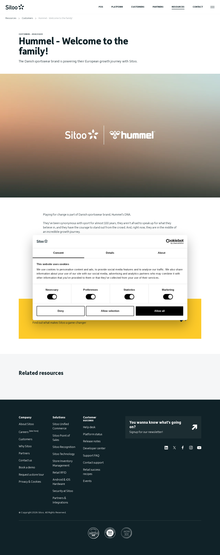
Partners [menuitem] (24, 453)
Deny (61, 311)
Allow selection (110, 311)
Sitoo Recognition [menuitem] (64, 447)
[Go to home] (15, 7)
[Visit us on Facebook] (183, 447)
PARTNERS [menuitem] (158, 7)
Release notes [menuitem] (92, 441)
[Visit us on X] (174, 447)
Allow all (159, 311)
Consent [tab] (58, 252)
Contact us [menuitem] (25, 460)
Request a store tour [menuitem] (31, 474)
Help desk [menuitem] (89, 427)
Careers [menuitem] (28, 432)
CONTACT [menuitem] (198, 7)
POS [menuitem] (101, 7)
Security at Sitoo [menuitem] (63, 491)
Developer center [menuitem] (94, 448)
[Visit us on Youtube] (199, 447)
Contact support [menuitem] (93, 462)
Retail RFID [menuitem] (59, 472)
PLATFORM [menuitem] (117, 7)
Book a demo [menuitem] (27, 467)
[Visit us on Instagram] (191, 447)
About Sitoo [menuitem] (26, 424)
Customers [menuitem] (25, 439)
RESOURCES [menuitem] (178, 7)
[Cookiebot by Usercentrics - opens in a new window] (168, 241)
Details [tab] (110, 252)
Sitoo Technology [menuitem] (64, 454)
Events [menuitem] (87, 481)
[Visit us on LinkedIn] (166, 447)
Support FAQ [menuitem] (91, 455)
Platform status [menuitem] (92, 434)
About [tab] (161, 252)
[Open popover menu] (212, 7)
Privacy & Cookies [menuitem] (30, 481)
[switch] (91, 296)
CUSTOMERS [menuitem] (137, 7)
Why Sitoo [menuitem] (25, 446)
